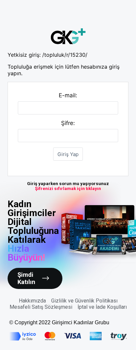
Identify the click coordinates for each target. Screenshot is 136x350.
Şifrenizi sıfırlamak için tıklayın (68, 188)
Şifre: (68, 123)
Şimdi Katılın (26, 278)
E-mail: (68, 95)
